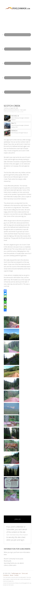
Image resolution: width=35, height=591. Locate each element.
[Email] (17, 304)
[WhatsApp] (17, 301)
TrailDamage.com (17, 8)
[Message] (17, 296)
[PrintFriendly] (17, 307)
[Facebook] (17, 291)
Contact (16, 575)
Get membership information (17, 535)
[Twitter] (17, 293)
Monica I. (14, 131)
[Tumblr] (17, 299)
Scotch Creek (12, 105)
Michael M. (15, 116)
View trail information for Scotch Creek (13, 111)
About (11, 575)
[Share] (17, 310)
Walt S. (13, 123)
